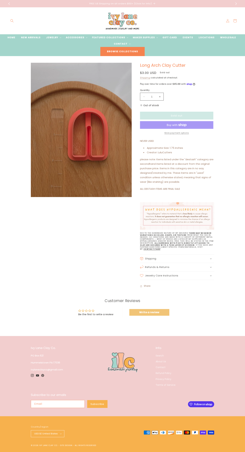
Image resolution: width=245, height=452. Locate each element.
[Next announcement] (236, 3)
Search (160, 355)
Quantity (145, 90)
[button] (12, 20)
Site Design (66, 445)
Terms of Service (166, 385)
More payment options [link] (176, 132)
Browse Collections (122, 51)
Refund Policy (163, 373)
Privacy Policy (163, 379)
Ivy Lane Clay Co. (48, 445)
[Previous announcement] (9, 3)
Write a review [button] (149, 312)
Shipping (145, 77)
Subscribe (97, 404)
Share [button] (147, 286)
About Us (161, 361)
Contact (161, 367)
